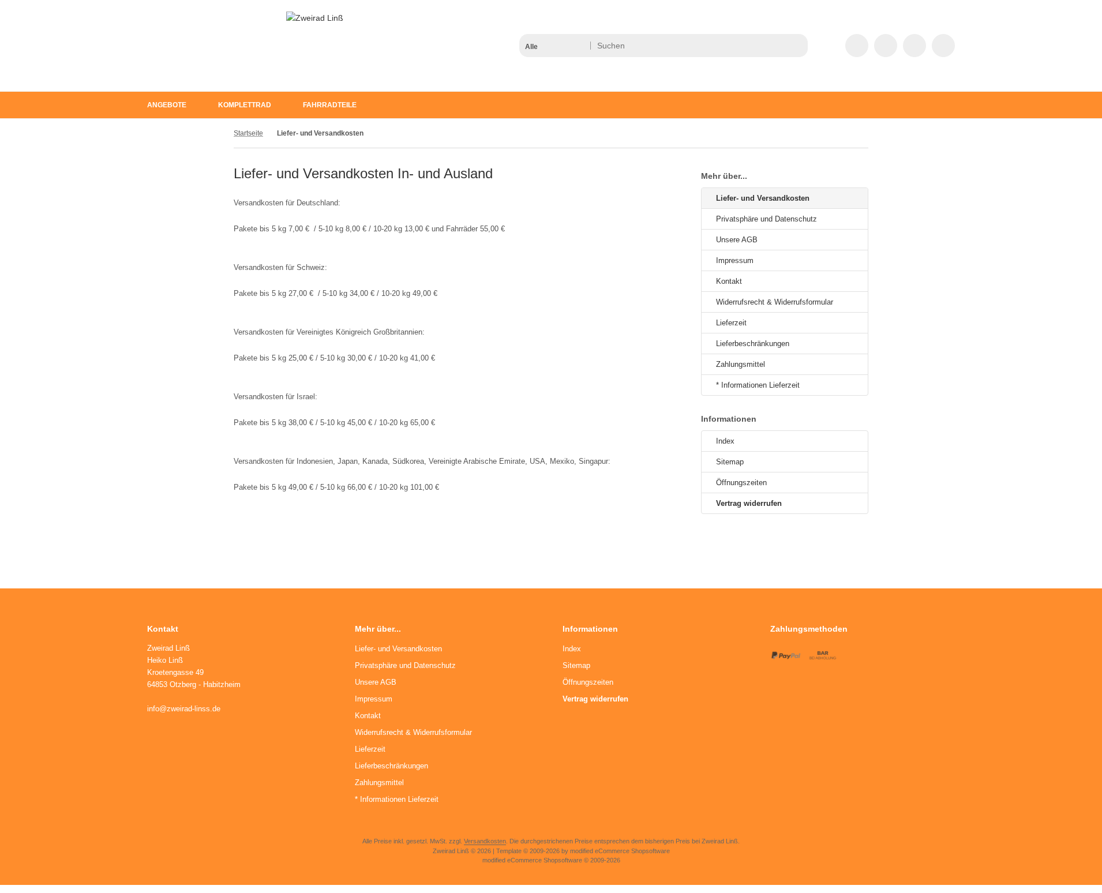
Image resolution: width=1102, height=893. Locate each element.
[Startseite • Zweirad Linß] (314, 17)
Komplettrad (244, 105)
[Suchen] (796, 46)
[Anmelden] (885, 45)
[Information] (778, 45)
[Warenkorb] (914, 45)
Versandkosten (485, 841)
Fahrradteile (330, 105)
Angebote (166, 105)
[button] (554, 46)
